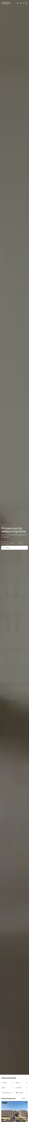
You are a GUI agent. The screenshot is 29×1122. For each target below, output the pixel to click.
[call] (20, 3)
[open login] (26, 1102)
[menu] (26, 3)
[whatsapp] (17, 3)
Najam (12, 543)
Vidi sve (23, 1098)
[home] (6, 3)
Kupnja (4, 543)
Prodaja (20, 543)
